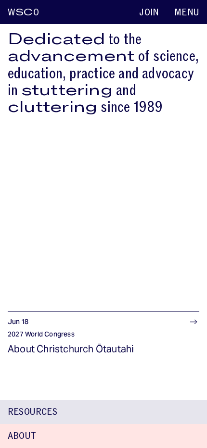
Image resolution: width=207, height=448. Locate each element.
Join (149, 12)
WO (23, 12)
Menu (186, 12)
